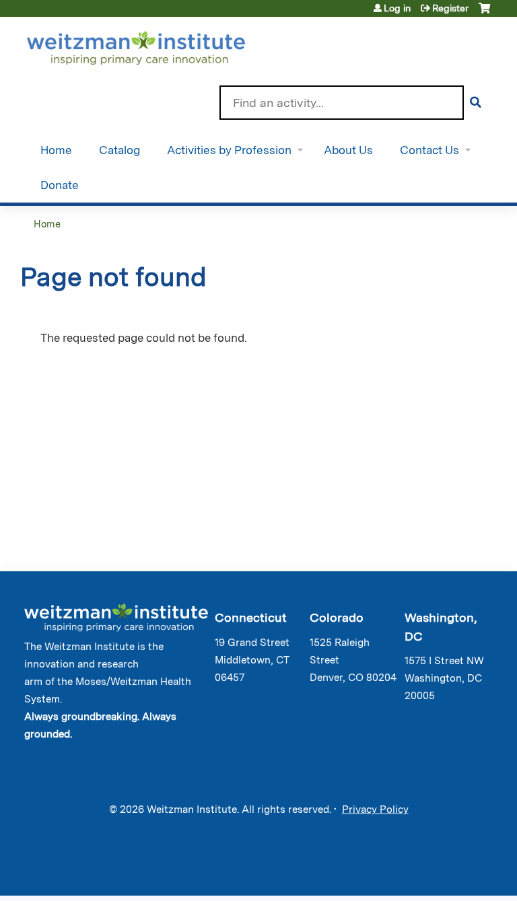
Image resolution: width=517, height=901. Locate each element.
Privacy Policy (375, 809)
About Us (348, 150)
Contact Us (429, 150)
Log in (397, 8)
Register (450, 8)
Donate (59, 185)
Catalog (119, 150)
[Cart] (484, 13)
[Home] (155, 45)
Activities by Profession (229, 150)
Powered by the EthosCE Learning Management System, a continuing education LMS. (449, 874)
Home (56, 150)
